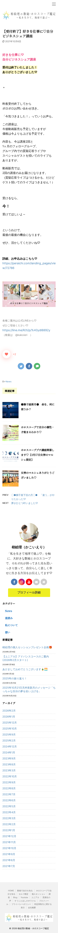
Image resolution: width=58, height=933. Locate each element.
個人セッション (38, 894)
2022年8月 (9, 788)
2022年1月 (8, 830)
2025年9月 (9, 734)
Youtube (24, 897)
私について (11, 625)
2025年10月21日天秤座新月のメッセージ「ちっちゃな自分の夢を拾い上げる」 (29, 689)
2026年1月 (8, 716)
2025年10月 (9, 728)
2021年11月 (9, 842)
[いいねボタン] (6, 354)
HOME (11, 890)
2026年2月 (9, 710)
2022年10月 (9, 776)
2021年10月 (9, 848)
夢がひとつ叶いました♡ (24, 503)
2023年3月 (9, 770)
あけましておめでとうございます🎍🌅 (25, 669)
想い (7, 632)
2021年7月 (8, 866)
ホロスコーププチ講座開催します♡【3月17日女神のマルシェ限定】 (37, 454)
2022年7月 (8, 794)
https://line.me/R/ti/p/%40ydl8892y (26, 330)
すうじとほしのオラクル (25, 901)
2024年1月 (8, 752)
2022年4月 (9, 812)
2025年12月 (9, 722)
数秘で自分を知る (25, 890)
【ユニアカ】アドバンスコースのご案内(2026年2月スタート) (25, 658)
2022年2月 (9, 824)
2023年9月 (9, 758)
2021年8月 (8, 860)
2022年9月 (9, 782)
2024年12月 (9, 746)
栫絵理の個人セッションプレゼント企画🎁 (27, 647)
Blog (15, 897)
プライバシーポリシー (21, 904)
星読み (9, 618)
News (8, 381)
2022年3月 (9, 818)
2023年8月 (9, 764)
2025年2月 (9, 740)
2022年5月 (9, 806)
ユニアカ (35, 897)
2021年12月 (9, 836)
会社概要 (32, 907)
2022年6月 (9, 800)
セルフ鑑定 (23, 894)
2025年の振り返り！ (14, 678)
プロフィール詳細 (29, 592)
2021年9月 (8, 854)
